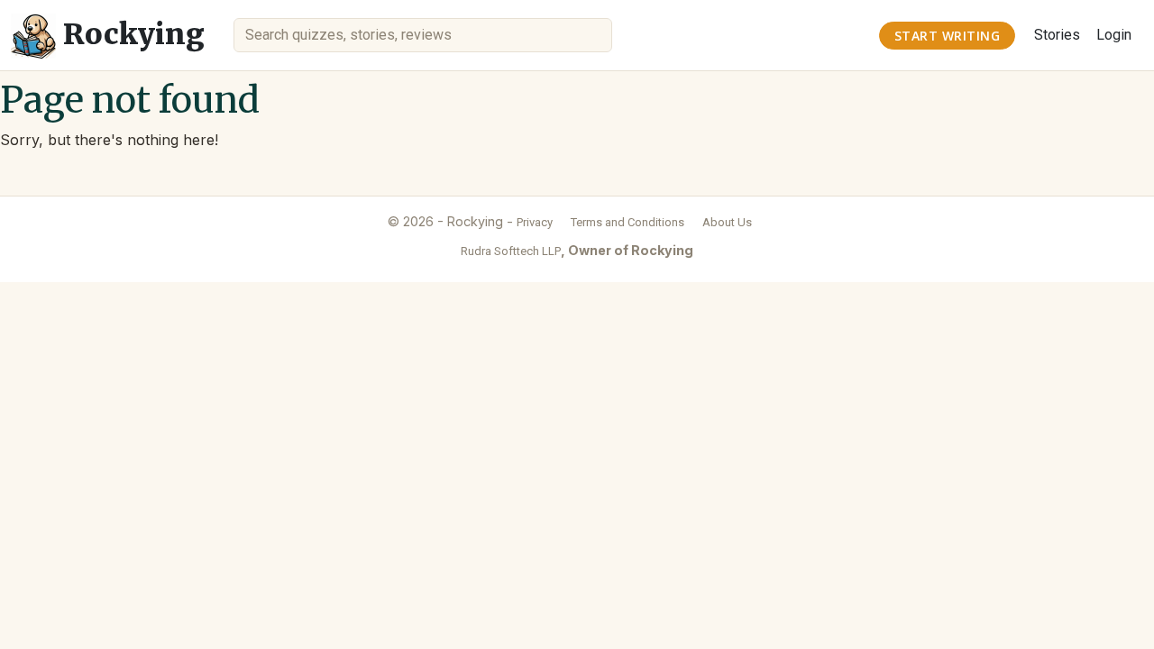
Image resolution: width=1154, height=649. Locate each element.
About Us (727, 222)
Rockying (130, 34)
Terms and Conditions (627, 222)
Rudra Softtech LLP (511, 251)
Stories (1057, 34)
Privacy (535, 222)
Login (1113, 34)
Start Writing (947, 35)
